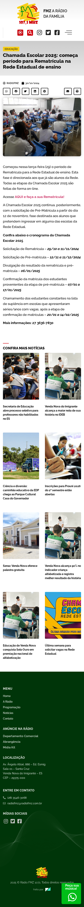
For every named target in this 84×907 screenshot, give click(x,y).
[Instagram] (39, 32)
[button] (30, 33)
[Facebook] (57, 32)
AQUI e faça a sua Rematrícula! (39, 197)
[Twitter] (48, 32)
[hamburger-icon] (68, 32)
